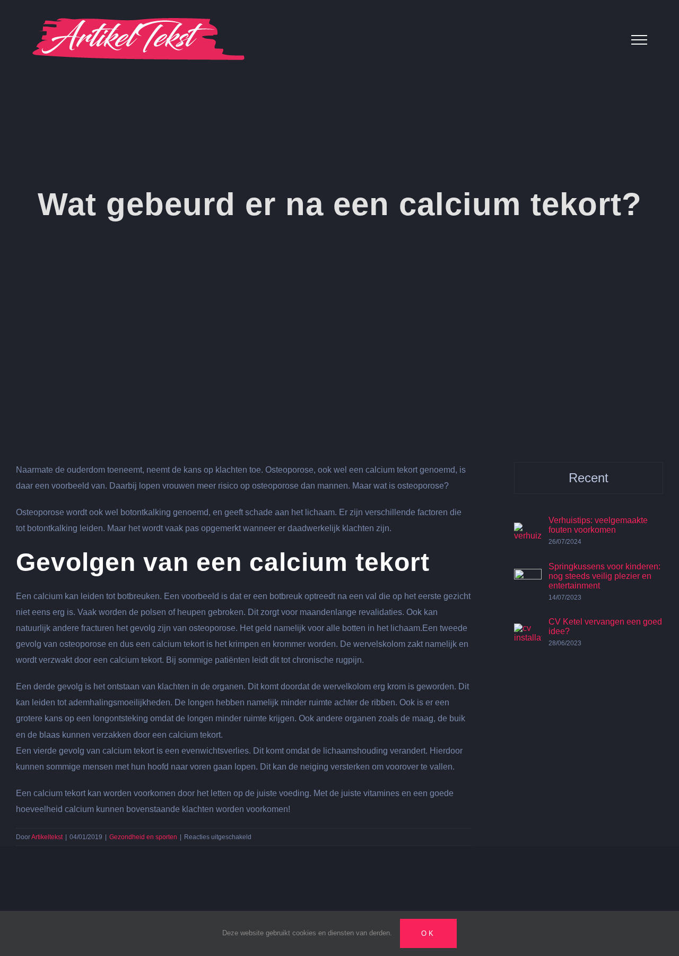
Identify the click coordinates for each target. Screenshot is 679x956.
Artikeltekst (47, 837)
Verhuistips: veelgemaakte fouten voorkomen (598, 525)
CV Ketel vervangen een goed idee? (605, 626)
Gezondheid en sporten (143, 837)
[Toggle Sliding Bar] (605, 39)
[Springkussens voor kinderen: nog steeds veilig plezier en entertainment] (528, 576)
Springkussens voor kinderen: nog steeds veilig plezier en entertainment (604, 576)
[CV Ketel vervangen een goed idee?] (528, 631)
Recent (588, 478)
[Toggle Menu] (639, 40)
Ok (428, 933)
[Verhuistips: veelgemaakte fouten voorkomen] (528, 530)
